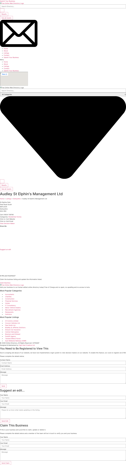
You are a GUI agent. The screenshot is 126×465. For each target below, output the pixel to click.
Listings (6, 53)
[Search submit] (2, 10)
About (6, 51)
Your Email (3, 401)
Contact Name (5, 360)
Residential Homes (14, 217)
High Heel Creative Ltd (27, 345)
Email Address (5, 366)
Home (6, 49)
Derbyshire (17, 199)
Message (3, 372)
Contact (6, 55)
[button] (63, 60)
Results (4, 14)
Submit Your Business (11, 57)
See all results (6, 18)
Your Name (4, 395)
